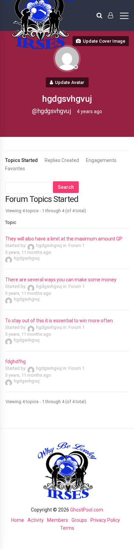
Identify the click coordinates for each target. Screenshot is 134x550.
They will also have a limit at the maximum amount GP (63, 238)
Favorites (15, 168)
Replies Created (62, 160)
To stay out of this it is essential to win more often (59, 320)
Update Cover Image (104, 41)
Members (57, 520)
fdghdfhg (15, 361)
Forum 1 (76, 245)
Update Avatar (69, 82)
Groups (79, 520)
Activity (35, 520)
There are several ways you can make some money (60, 279)
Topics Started (21, 160)
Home (17, 520)
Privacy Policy (105, 520)
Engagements (101, 160)
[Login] (110, 15)
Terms (67, 528)
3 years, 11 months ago (28, 252)
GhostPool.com (86, 510)
